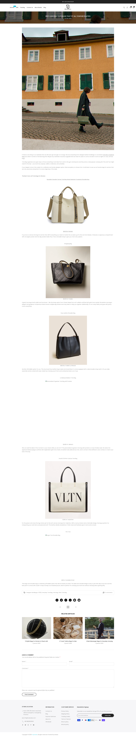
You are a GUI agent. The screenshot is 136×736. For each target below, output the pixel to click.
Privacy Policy (65, 711)
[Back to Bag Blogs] (68, 607)
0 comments (108, 592)
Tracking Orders (65, 716)
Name (24, 661)
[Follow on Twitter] (25, 725)
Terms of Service (66, 719)
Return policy (64, 722)
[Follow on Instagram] (28, 725)
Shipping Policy (65, 714)
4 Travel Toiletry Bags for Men (68, 641)
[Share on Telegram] (74, 600)
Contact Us (30, 7)
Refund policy (65, 724)
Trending (22, 7)
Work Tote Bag (63, 592)
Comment (25, 668)
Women (13, 7)
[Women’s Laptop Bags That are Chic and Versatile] (76, 607)
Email (71, 661)
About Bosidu (38, 7)
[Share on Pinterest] (65, 600)
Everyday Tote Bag (47, 592)
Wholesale (48, 722)
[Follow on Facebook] (22, 725)
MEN (17, 7)
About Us (48, 719)
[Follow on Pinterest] (30, 725)
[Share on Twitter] (61, 600)
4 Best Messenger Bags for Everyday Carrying (99, 641)
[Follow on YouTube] (33, 725)
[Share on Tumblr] (70, 600)
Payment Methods (51, 716)
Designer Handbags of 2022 (33, 592)
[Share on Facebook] (57, 600)
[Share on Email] (79, 600)
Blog (45, 7)
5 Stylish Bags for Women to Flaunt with (36, 641)
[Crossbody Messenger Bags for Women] (60, 607)
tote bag (55, 592)
